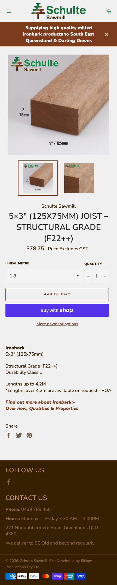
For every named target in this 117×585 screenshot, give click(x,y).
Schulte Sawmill (33, 560)
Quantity (93, 264)
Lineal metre (17, 263)
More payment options (57, 324)
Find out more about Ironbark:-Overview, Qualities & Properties (41, 405)
